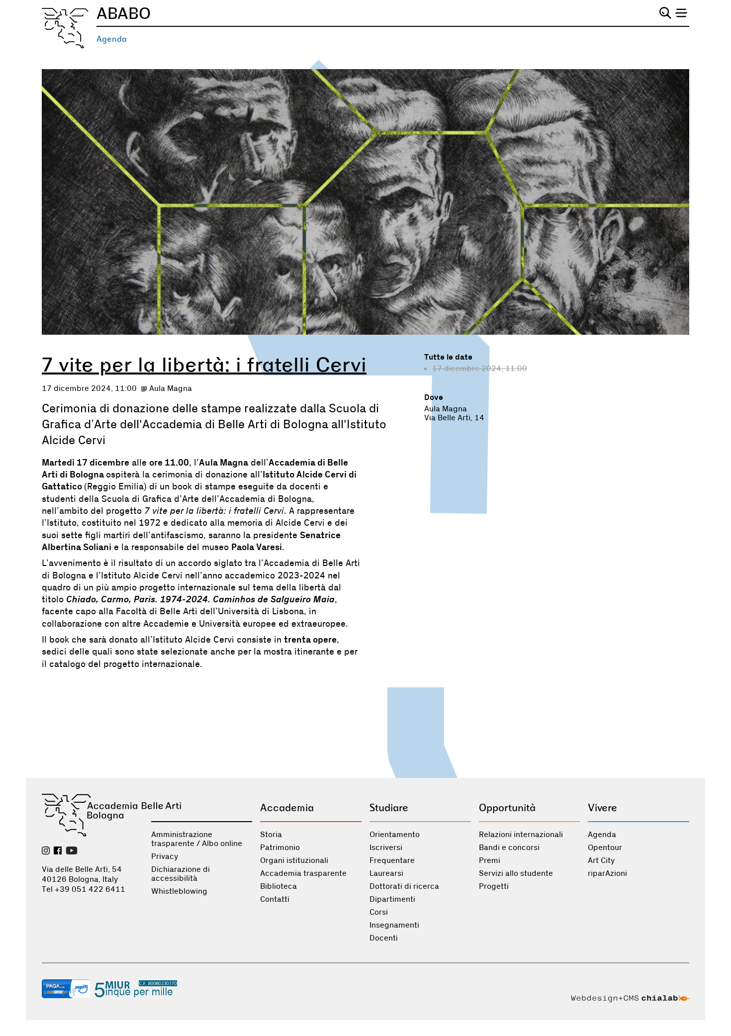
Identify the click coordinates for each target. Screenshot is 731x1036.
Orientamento (394, 834)
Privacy (164, 856)
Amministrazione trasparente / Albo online (196, 839)
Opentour (605, 847)
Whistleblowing (179, 891)
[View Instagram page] (46, 851)
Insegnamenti (394, 925)
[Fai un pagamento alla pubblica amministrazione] (66, 989)
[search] (665, 13)
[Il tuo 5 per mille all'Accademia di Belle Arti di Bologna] (135, 989)
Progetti (494, 886)
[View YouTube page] (72, 851)
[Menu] (681, 13)
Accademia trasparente (303, 873)
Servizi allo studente (516, 873)
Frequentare (392, 860)
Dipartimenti (392, 899)
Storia (271, 834)
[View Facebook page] (58, 851)
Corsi (378, 912)
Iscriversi (385, 847)
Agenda (111, 39)
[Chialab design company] (630, 999)
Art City (601, 860)
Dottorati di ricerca (404, 886)
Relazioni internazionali (521, 834)
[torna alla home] (65, 28)
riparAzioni (607, 873)
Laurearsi (386, 873)
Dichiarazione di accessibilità (180, 874)
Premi (489, 860)
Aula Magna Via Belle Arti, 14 (454, 413)
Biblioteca (278, 886)
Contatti (274, 899)
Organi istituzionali (294, 860)
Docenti (383, 938)
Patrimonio (280, 847)
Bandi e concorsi (509, 847)
